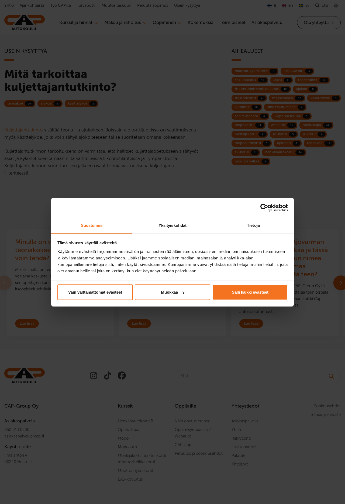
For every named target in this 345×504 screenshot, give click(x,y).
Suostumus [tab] (92, 225)
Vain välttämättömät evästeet (95, 292)
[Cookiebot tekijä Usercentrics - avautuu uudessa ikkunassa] (264, 208)
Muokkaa (169, 292)
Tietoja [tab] (253, 225)
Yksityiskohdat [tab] (172, 225)
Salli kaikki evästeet (250, 292)
